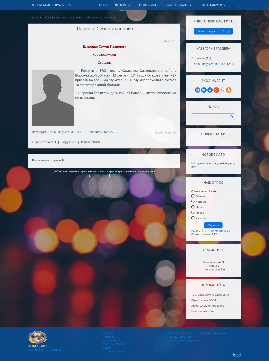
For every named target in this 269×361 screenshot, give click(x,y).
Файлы (46, 17)
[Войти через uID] (197, 90)
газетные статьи (114, 344)
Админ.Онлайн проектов (207, 305)
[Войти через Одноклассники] (228, 90)
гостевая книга (113, 351)
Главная (33, 17)
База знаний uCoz (202, 311)
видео (107, 347)
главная (108, 333)
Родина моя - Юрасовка (49, 5)
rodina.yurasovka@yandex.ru (184, 340)
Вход (114, 175)
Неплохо (201, 207)
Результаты (198, 230)
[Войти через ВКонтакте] (204, 90)
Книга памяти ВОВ (66, 17)
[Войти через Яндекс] (216, 90)
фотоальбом (111, 340)
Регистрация (99, 175)
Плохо (200, 212)
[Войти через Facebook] (210, 90)
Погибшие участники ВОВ (99, 17)
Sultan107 (106, 132)
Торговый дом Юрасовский (210, 294)
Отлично (201, 196)
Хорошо (201, 201)
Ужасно (201, 218)
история (108, 336)
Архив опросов (220, 230)
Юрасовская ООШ (203, 300)
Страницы (198, 58)
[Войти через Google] (222, 90)
